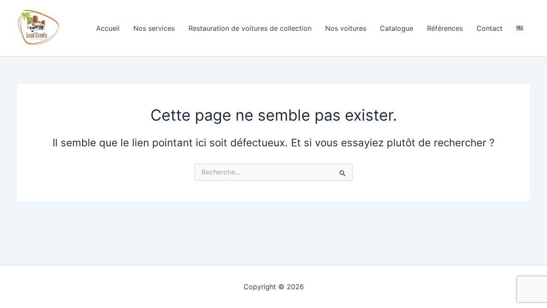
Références (445, 28)
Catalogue (396, 28)
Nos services (154, 28)
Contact (489, 28)
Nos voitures (345, 28)
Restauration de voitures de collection (250, 28)
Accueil (108, 28)
